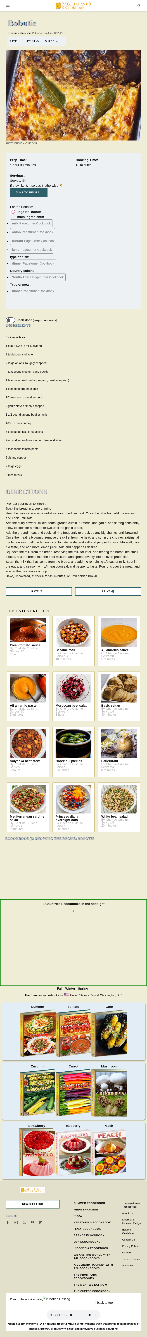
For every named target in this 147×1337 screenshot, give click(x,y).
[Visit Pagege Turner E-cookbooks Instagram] (16, 1222)
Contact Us (128, 1239)
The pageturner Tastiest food (131, 1205)
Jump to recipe (27, 192)
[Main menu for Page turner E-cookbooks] (8, 6)
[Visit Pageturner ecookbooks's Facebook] (8, 1222)
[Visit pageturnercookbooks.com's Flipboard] (41, 1222)
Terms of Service (131, 1259)
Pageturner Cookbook (31, 223)
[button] (33, 1204)
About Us (127, 1213)
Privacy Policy (130, 1246)
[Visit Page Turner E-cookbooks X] (24, 1222)
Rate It (36, 591)
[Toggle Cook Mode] (10, 320)
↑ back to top (103, 1302)
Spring (83, 988)
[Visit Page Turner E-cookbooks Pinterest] (32, 1222)
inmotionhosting (34, 1299)
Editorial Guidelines (128, 1231)
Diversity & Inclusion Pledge (131, 1221)
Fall (60, 988)
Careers (126, 1252)
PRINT (31, 41)
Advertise (127, 1265)
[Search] (139, 6)
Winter (70, 988)
